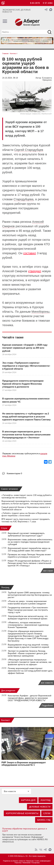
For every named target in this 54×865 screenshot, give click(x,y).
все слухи (48, 570)
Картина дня (28, 800)
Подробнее (47, 705)
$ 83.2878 (35, 3)
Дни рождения (8, 690)
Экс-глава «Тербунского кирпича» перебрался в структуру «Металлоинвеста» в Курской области (26, 365)
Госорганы (36, 863)
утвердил (34, 271)
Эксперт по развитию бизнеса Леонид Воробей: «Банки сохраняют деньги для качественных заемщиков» (27, 653)
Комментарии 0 (14, 473)
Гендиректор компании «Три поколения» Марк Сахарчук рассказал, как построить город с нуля (28, 609)
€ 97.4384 (47, 3)
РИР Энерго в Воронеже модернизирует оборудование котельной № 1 (24, 763)
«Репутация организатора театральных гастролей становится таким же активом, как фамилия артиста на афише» (29, 662)
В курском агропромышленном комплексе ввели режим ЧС (26, 400)
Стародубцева (23, 199)
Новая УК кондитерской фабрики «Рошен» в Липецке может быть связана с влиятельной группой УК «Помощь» (29, 563)
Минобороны (40, 311)
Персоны (18, 863)
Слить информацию (42, 861)
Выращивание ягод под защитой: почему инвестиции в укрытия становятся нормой (28, 645)
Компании (26, 863)
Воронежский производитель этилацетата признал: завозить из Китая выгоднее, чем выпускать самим (27, 502)
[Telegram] (50, 462)
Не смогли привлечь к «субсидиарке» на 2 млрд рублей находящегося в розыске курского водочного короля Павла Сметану (26, 416)
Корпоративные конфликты (22, 813)
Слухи (4, 528)
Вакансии (30, 861)
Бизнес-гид (43, 820)
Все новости (10, 791)
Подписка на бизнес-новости (14, 861)
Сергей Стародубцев (28, 149)
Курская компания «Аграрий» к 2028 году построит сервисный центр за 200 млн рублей (24, 348)
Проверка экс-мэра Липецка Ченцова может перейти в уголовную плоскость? (29, 555)
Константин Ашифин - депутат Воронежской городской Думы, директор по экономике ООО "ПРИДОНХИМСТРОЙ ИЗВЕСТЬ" (29, 698)
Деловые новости (39, 807)
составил (29, 253)
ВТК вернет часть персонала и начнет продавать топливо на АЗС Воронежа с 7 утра (26, 520)
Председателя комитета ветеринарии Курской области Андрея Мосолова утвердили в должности (23, 383)
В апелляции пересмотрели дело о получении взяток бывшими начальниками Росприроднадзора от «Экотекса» (26, 434)
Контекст (5, 720)
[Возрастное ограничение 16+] (3, 3)
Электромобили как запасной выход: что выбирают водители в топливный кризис (28, 617)
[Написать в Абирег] (50, 9)
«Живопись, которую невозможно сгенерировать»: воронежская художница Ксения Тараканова (28, 624)
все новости (47, 682)
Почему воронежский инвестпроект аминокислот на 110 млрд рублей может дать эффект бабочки (30, 670)
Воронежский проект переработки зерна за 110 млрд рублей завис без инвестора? (29, 549)
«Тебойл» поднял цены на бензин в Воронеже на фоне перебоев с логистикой (26, 514)
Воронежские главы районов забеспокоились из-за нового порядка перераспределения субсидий (30, 541)
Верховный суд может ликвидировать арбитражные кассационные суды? (26, 534)
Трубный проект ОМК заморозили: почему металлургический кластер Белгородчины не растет (30, 594)
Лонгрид (5, 587)
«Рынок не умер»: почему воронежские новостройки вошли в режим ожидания (27, 602)
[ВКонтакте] (46, 462)
